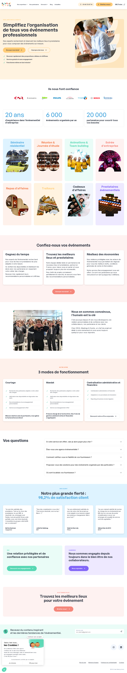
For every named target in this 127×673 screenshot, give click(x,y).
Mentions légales (93, 662)
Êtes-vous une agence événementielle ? (62, 449)
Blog (51, 4)
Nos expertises (21, 4)
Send (121, 631)
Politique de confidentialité (109, 662)
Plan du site (82, 662)
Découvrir (44, 4)
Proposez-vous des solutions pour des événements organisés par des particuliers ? (80, 465)
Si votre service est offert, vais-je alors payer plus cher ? (69, 442)
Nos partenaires (34, 4)
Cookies (121, 662)
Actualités (57, 4)
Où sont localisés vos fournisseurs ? (61, 473)
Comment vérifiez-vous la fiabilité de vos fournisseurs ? (69, 457)
